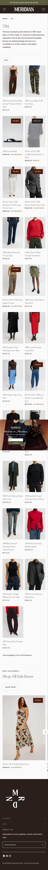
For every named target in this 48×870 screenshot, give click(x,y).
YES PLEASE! (15, 443)
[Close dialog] (1, 421)
